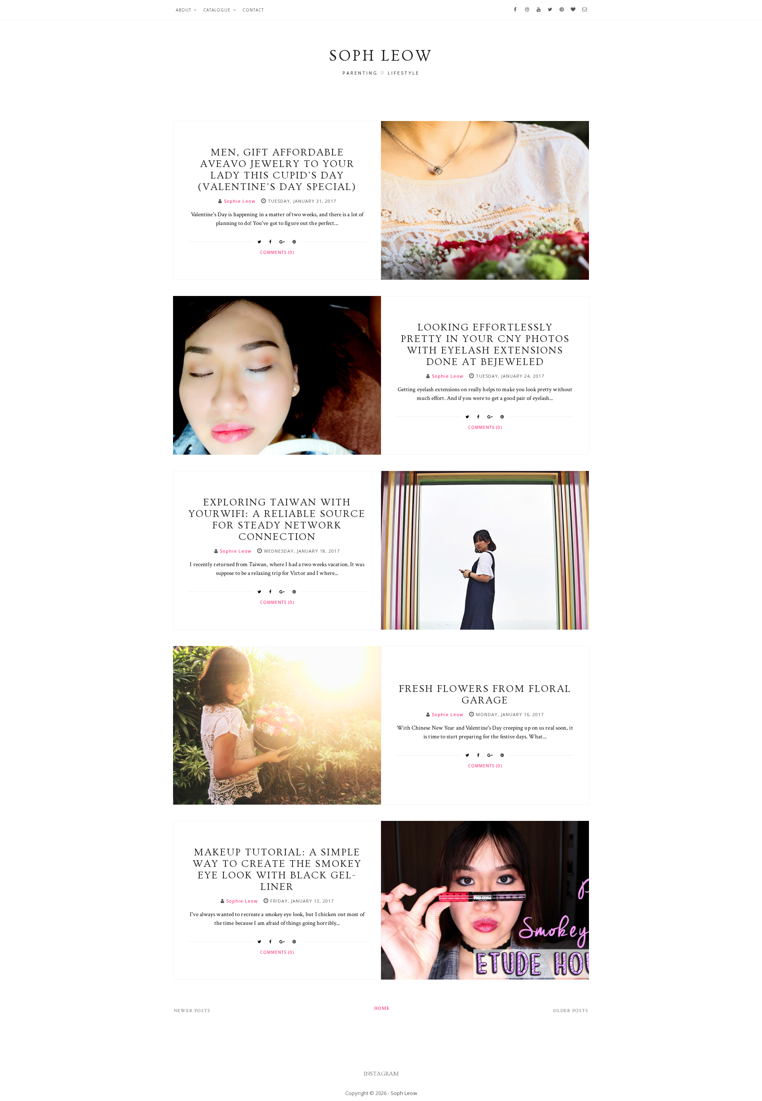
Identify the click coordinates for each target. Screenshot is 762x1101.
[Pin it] (294, 242)
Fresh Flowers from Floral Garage (485, 694)
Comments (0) (277, 252)
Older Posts (570, 1011)
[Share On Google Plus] (282, 242)
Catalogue (217, 10)
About (183, 10)
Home (382, 1008)
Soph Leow (404, 1093)
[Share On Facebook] (270, 242)
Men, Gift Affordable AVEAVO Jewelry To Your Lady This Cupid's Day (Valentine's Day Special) (277, 170)
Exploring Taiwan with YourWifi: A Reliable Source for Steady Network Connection (277, 520)
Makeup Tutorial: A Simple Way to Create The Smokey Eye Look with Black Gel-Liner (277, 870)
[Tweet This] (260, 242)
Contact (253, 10)
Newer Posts (192, 1011)
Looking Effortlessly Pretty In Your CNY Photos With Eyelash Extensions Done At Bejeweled (485, 345)
